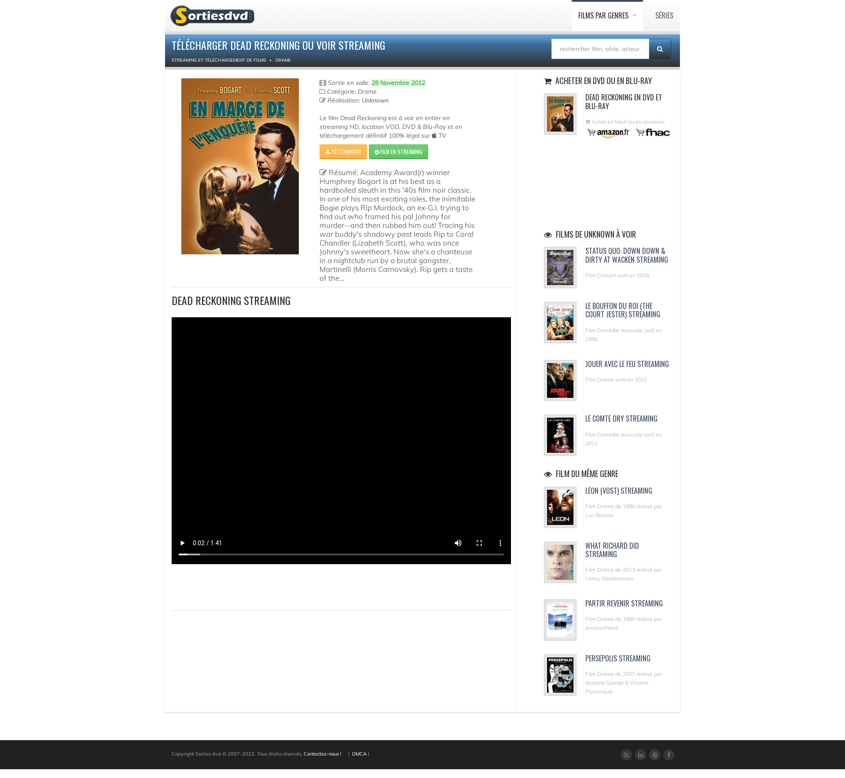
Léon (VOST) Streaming (618, 490)
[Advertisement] (223, 586)
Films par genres (604, 15)
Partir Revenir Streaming (624, 603)
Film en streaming (400, 151)
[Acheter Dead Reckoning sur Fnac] (652, 132)
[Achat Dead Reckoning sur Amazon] (608, 132)
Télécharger (345, 151)
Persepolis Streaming (617, 658)
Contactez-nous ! (323, 754)
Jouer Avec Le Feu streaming (627, 364)
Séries (664, 15)
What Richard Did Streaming (612, 549)
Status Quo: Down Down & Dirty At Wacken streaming (626, 255)
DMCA (359, 754)
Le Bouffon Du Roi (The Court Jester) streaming (622, 310)
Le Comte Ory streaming (621, 418)
